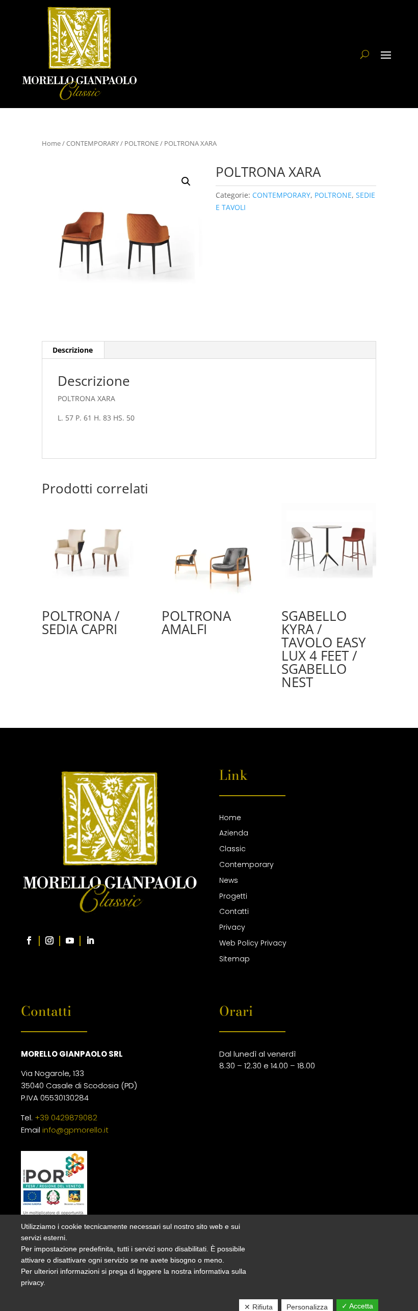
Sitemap (234, 959)
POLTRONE (141, 143)
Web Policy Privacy (252, 943)
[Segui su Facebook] (29, 940)
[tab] (72, 350)
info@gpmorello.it (75, 1129)
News (228, 880)
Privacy (232, 927)
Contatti (234, 911)
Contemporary (246, 864)
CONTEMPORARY (92, 143)
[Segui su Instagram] (49, 940)
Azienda (233, 833)
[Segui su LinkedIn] (90, 940)
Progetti (233, 896)
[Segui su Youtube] (70, 940)
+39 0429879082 (66, 1117)
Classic (232, 849)
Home (51, 143)
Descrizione (73, 350)
